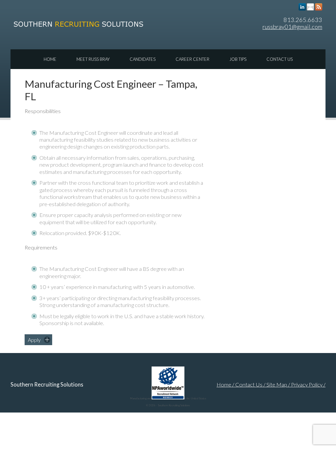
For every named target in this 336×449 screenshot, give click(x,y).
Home (50, 59)
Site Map (276, 384)
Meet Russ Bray (93, 59)
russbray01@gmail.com (292, 26)
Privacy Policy (307, 384)
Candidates (143, 59)
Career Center (192, 59)
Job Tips (237, 59)
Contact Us (279, 59)
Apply (34, 340)
